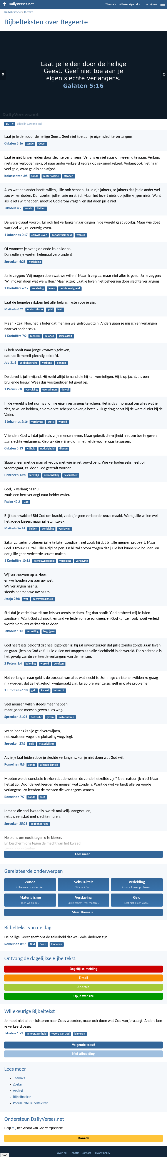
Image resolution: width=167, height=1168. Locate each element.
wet (25, 599)
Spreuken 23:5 (14, 744)
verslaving (38, 288)
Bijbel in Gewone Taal (29, 124)
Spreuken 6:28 (14, 262)
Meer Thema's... (83, 912)
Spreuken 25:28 (15, 824)
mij (14, 1128)
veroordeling (51, 475)
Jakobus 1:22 (13, 1033)
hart (59, 309)
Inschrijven (150, 4)
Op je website (83, 996)
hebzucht (58, 690)
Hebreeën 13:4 (15, 475)
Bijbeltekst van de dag (27, 928)
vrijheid (31, 448)
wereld (81, 235)
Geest (41, 143)
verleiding (35, 262)
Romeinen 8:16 (15, 944)
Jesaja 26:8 (12, 599)
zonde (30, 143)
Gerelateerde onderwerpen (33, 871)
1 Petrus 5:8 (13, 389)
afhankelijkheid (49, 765)
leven (51, 288)
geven (50, 717)
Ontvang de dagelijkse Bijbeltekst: (40, 958)
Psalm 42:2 (12, 502)
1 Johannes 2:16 (16, 422)
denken (61, 363)
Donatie (83, 1138)
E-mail (83, 978)
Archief (18, 1090)
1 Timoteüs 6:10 (16, 690)
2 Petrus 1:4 (13, 663)
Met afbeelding (83, 1054)
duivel (65, 389)
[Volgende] (83, 842)
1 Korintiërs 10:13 (17, 561)
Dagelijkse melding (83, 969)
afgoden (68, 176)
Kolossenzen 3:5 (16, 176)
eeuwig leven (39, 235)
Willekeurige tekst (130, 4)
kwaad (45, 690)
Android (83, 987)
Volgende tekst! (83, 1045)
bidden (41, 208)
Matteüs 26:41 (14, 528)
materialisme (51, 176)
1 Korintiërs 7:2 (15, 336)
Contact (86, 1153)
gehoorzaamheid (62, 235)
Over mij (62, 1153)
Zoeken (18, 1084)
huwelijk (35, 336)
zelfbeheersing (28, 363)
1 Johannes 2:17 (16, 235)
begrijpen (49, 631)
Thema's (110, 4)
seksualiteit (65, 336)
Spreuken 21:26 (15, 717)
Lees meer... (83, 854)
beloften (59, 663)
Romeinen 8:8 (14, 764)
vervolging (31, 389)
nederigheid (47, 448)
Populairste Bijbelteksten (30, 1103)
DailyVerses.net (13, 12)
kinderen (56, 944)
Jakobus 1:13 (13, 631)
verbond (47, 363)
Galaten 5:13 (13, 448)
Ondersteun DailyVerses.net (34, 1119)
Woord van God (60, 1033)
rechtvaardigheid (70, 288)
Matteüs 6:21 (13, 309)
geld (50, 309)
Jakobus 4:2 (12, 208)
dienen (63, 448)
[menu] (162, 6)
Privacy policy (102, 1153)
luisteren (79, 1033)
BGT (8, 124)
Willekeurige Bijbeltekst (29, 1011)
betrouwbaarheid (44, 561)
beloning (30, 663)
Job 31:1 (10, 363)
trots (51, 422)
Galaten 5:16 (13, 143)
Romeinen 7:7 (14, 797)
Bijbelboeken (22, 1097)
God (26, 502)
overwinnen (49, 389)
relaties (49, 336)
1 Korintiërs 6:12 (16, 288)
